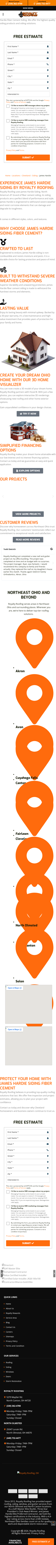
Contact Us (10, 1327)
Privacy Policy (11, 150)
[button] (3, 496)
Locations (16, 175)
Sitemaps (10, 1336)
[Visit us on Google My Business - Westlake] (22, 1496)
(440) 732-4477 (43, 3)
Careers (9, 1332)
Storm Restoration (14, 1381)
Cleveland (26, 175)
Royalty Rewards (13, 1313)
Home (7, 175)
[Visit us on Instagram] (33, 1491)
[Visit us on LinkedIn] (22, 1491)
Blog (8, 1322)
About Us (10, 1308)
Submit (27, 157)
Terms (21, 150)
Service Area (11, 1318)
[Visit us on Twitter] (33, 1496)
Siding (35, 175)
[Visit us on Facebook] (12, 1491)
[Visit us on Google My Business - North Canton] (43, 1491)
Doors (8, 1376)
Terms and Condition (15, 1346)
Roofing (9, 1362)
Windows (10, 1372)
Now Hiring (28, 8)
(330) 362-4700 (15, 3)
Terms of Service (20, 102)
